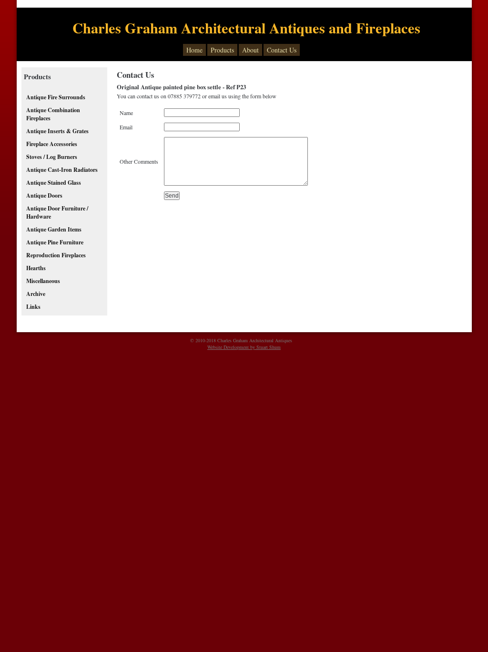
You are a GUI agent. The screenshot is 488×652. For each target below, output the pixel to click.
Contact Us (281, 49)
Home (194, 49)
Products (222, 49)
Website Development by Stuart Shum (244, 347)
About (250, 49)
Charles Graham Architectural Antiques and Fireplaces (246, 27)
